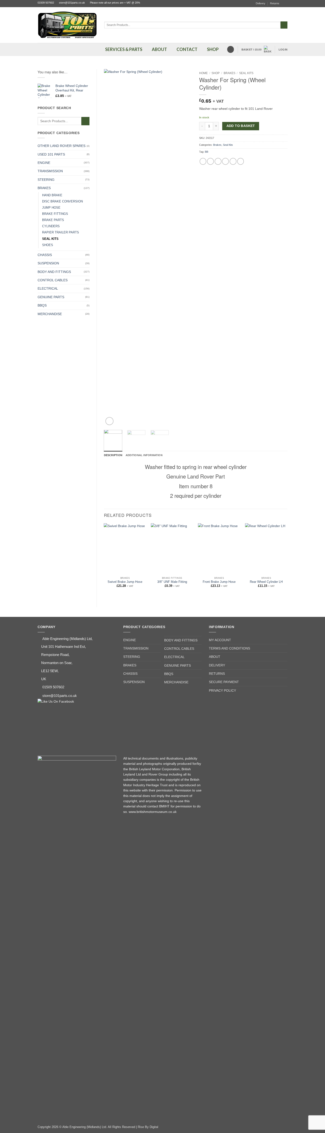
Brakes (44, 188)
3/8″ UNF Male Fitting (172, 582)
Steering (46, 179)
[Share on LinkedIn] (233, 161)
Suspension (48, 263)
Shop (216, 73)
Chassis (45, 255)
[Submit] (284, 25)
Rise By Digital (148, 1127)
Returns (274, 3)
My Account (220, 640)
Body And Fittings (54, 272)
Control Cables (53, 280)
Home (203, 73)
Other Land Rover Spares (61, 146)
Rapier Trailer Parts (60, 232)
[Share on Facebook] (203, 161)
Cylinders (51, 226)
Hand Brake (52, 195)
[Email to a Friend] (218, 161)
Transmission (50, 171)
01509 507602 (46, 2)
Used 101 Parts (51, 154)
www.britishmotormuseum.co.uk (153, 812)
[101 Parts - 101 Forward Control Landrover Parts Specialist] (67, 25)
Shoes (47, 245)
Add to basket (241, 126)
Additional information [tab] (144, 455)
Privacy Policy (222, 690)
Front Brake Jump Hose (219, 582)
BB (206, 151)
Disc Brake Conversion (62, 201)
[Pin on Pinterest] (225, 161)
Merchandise (50, 314)
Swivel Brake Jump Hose (125, 582)
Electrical (48, 288)
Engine (44, 163)
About (214, 657)
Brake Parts (53, 220)
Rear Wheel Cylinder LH (266, 582)
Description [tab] (113, 455)
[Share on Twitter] (210, 161)
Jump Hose (51, 207)
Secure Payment (224, 682)
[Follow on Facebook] (285, 3)
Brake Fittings (55, 214)
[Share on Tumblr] (240, 161)
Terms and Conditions (229, 648)
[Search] (230, 49)
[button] (256, 49)
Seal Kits (50, 239)
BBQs (42, 305)
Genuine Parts (51, 297)
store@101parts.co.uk (72, 2)
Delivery (260, 3)
